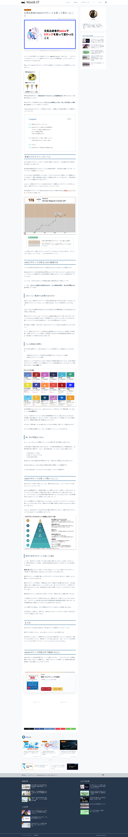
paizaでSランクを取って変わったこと (42, 138)
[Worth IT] (30, 4)
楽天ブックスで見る (46, 688)
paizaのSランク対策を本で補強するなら (42, 147)
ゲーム (100, 2)
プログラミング (85, 2)
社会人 (76, 2)
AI (94, 2)
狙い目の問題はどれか (38, 133)
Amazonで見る (57, 688)
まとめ (33, 144)
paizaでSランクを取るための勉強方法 (42, 127)
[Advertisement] (36, 713)
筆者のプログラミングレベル (39, 124)
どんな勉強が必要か (38, 131)
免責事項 (36, 835)
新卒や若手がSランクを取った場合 (42, 140)
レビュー (68, 2)
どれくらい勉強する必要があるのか (42, 129)
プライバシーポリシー (27, 835)
